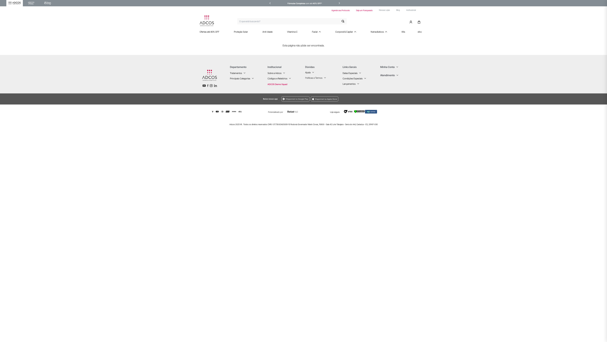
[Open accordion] (244, 73)
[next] (339, 3)
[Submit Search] (344, 21)
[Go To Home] (207, 21)
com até (309, 3)
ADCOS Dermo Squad (277, 84)
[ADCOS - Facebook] (207, 85)
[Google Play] (262, 99)
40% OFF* (317, 3)
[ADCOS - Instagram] (211, 85)
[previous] (270, 3)
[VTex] (348, 112)
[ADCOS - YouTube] (204, 85)
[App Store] (351, 98)
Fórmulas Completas (296, 3)
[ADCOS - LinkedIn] (215, 85)
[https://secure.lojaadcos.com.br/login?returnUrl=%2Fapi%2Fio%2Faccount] (411, 21)
